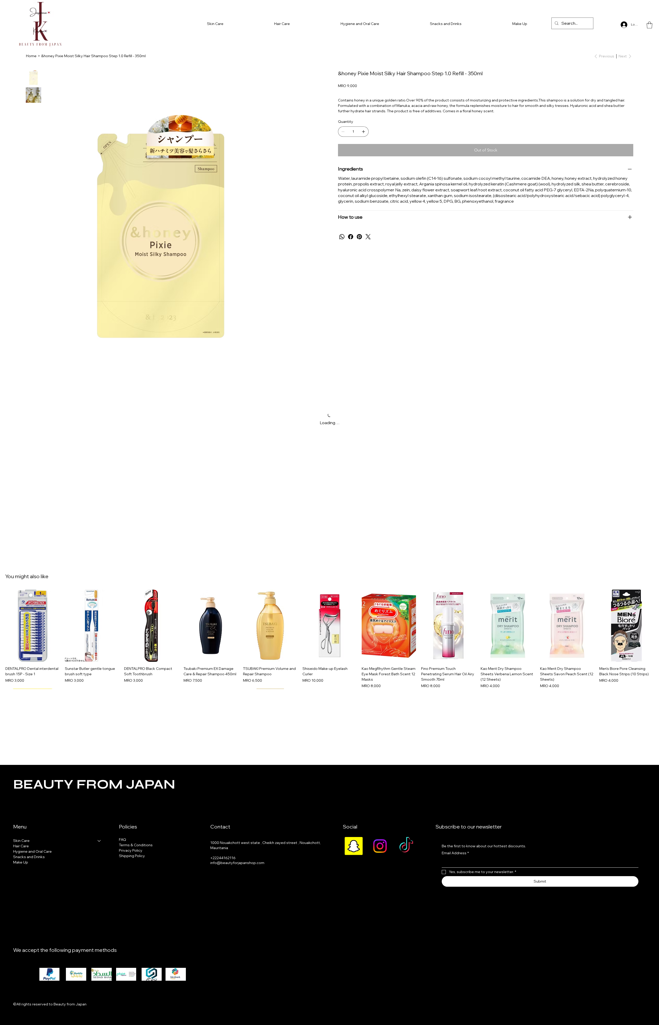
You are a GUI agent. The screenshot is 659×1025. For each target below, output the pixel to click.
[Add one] (363, 131)
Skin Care (21, 840)
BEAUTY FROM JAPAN (94, 784)
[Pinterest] (359, 237)
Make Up (20, 862)
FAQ (122, 839)
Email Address (455, 853)
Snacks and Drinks (29, 857)
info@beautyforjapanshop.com (237, 862)
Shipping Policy (132, 855)
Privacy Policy (130, 850)
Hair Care (21, 846)
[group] (329, 639)
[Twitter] (368, 237)
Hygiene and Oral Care (32, 851)
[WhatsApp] (342, 237)
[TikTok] (406, 846)
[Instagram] (380, 846)
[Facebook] (350, 237)
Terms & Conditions (136, 845)
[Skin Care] (99, 840)
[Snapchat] (354, 846)
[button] (649, 25)
